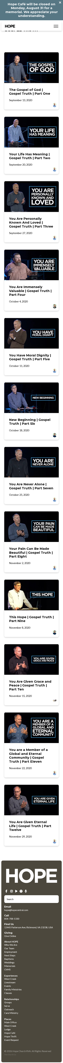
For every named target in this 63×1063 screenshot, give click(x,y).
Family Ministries (13, 989)
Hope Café (9, 1032)
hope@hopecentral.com (16, 910)
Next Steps (9, 955)
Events (7, 985)
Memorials (9, 965)
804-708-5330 (11, 918)
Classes (8, 993)
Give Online (10, 936)
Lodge (7, 1029)
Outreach (9, 1009)
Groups (8, 1002)
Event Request (11, 1039)
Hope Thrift (10, 1036)
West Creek (10, 978)
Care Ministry (11, 1012)
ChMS (7, 969)
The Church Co (10, 1054)
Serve (7, 1005)
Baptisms (9, 958)
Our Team (9, 948)
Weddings (9, 962)
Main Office (10, 1022)
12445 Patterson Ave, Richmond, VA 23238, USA (28, 927)
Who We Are (10, 944)
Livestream (9, 982)
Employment (10, 951)
